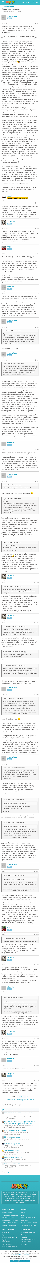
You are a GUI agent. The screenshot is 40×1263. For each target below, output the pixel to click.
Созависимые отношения (12, 1134)
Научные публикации (28, 1217)
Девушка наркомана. (12, 1150)
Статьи (23, 1215)
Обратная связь (26, 1241)
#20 (37, 1080)
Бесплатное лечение (9, 1225)
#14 (37, 871)
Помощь (23, 1235)
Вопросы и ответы (8, 1217)
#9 (38, 481)
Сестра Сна (11, 221)
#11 (37, 622)
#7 (38, 360)
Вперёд (20, 1096)
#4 (38, 253)
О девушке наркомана (12, 1144)
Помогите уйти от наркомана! (15, 1130)
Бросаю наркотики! (10, 1161)
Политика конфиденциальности (28, 1238)
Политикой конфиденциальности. (20, 1255)
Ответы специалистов (9, 1237)
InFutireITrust (7, 12)
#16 (37, 964)
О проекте (5, 1232)
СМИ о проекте (7, 1244)
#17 (37, 994)
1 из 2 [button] (14, 1096)
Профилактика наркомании (7, 1241)
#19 (37, 1065)
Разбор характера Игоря (13, 1164)
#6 (38, 327)
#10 (37, 582)
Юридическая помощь (9, 1247)
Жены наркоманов (10, 1119)
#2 (38, 203)
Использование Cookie (28, 1232)
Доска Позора (8, 1167)
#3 (38, 228)
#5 (38, 293)
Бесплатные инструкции (29, 1222)
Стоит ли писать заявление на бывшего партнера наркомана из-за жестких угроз (19, 1114)
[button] (3, 2)
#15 (37, 934)
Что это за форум (7, 1212)
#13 (37, 764)
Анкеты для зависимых (9, 1222)
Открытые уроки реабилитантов (14, 1127)
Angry (9, 247)
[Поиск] (37, 2)
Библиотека (24, 1220)
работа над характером (13, 1157)
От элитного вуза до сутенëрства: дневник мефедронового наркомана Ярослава (19, 1123)
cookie (27, 1253)
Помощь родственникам (10, 1220)
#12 (37, 695)
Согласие (24, 1244)
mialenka (10, 286)
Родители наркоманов (11, 1147)
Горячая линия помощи (28, 1225)
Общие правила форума (10, 1215)
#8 (38, 449)
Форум (23, 1212)
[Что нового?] (33, 2)
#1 (38, 23)
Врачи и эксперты (8, 1235)
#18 (37, 1038)
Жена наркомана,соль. (12, 1137)
